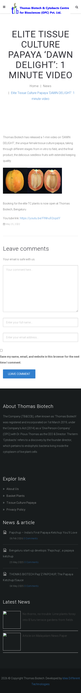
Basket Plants (15, 495)
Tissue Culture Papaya (21, 502)
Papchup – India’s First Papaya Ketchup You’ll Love (43, 532)
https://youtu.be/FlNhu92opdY (40, 218)
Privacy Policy (15, 509)
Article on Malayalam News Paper (45, 635)
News (47, 86)
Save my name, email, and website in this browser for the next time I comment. (39, 359)
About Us (12, 489)
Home (34, 86)
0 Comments (30, 538)
